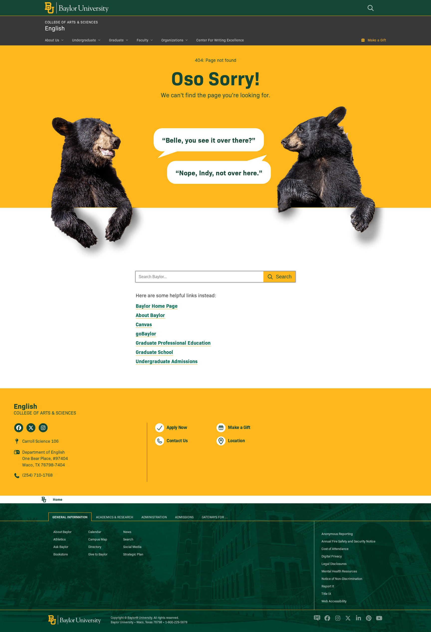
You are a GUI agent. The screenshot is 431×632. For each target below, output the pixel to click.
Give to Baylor (98, 554)
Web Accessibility (334, 601)
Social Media (132, 546)
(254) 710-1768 (37, 475)
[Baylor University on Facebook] (326, 620)
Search (128, 539)
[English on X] (31, 428)
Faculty (142, 39)
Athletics (59, 539)
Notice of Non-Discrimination (342, 578)
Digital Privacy (332, 556)
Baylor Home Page (157, 305)
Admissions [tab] (184, 517)
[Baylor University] (76, 8)
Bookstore (60, 554)
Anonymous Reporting (337, 533)
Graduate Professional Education (173, 342)
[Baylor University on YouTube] (378, 620)
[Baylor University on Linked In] (357, 620)
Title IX (326, 593)
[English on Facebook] (19, 428)
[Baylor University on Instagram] (337, 620)
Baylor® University (139, 617)
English (55, 28)
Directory (94, 546)
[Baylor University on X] (347, 620)
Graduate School (154, 351)
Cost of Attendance (335, 548)
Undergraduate (84, 39)
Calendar (94, 531)
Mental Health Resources (339, 571)
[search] (371, 8)
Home (57, 499)
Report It (328, 586)
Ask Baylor (60, 546)
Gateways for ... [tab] (215, 517)
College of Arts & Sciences (71, 21)
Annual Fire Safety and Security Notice (348, 541)
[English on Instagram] (43, 428)
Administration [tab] (154, 517)
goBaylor (146, 333)
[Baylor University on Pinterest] (368, 620)
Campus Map (97, 539)
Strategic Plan (133, 554)
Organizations (172, 39)
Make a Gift (377, 39)
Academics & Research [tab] (114, 517)
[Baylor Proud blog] (316, 620)
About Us (52, 39)
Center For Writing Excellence (220, 39)
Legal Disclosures (334, 563)
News (127, 531)
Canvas (144, 323)
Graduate (116, 39)
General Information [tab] (70, 517)
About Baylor (150, 314)
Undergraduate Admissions (167, 360)
